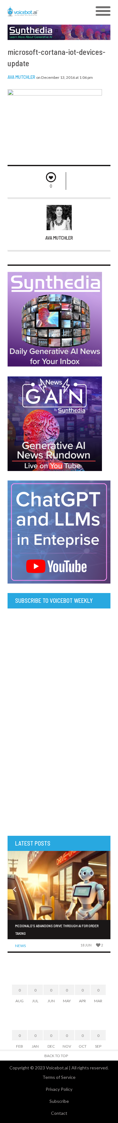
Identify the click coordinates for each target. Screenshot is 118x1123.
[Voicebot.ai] (46, 11)
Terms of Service (59, 1077)
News (20, 945)
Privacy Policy (59, 1089)
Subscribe (59, 1101)
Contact (59, 1113)
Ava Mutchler (21, 77)
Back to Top (56, 1055)
